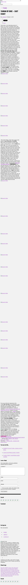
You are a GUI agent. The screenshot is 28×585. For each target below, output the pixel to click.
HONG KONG (12, 568)
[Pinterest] (11, 501)
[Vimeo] (16, 501)
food (3, 437)
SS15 (10, 573)
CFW (11, 570)
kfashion (6, 575)
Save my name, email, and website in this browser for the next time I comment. (10, 488)
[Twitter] (6, 501)
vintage (17, 573)
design (18, 574)
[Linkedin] (13, 501)
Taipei (19, 437)
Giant (5, 437)
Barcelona (2, 570)
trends (3, 567)
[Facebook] (2, 501)
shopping (16, 437)
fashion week (7, 568)
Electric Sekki (12, 574)
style (4, 568)
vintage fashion (10, 575)
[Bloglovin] (18, 501)
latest (1, 567)
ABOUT (5, 534)
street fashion (13, 573)
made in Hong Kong (10, 572)
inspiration (2, 574)
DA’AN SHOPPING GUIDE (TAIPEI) (11, 452)
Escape (5, 8)
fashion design (16, 567)
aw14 (6, 573)
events (16, 574)
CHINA (2, 568)
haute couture (3, 575)
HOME (5, 532)
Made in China (14, 570)
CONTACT (6, 536)
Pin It (4, 23)
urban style (5, 571)
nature (13, 437)
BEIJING (16, 568)
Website (2, 484)
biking (7, 436)
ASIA (12, 567)
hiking (7, 437)
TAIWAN (23, 437)
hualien (10, 437)
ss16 (8, 573)
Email (2, 480)
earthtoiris (4, 17)
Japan (3, 572)
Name (2, 477)
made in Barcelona (7, 574)
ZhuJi (14, 411)
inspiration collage (14, 571)
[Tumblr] (4, 501)
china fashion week (7, 570)
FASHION (6, 567)
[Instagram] (9, 501)
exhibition (3, 573)
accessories (8, 571)
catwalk (5, 572)
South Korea (15, 572)
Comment (3, 466)
